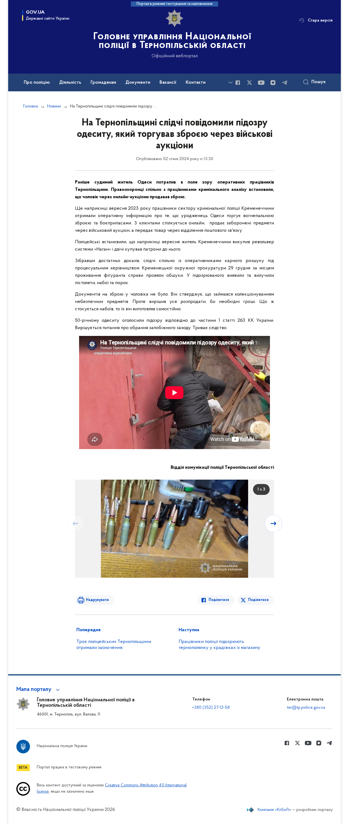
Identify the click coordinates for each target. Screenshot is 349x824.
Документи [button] (137, 82)
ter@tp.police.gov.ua (306, 707)
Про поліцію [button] (37, 82)
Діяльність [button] (70, 82)
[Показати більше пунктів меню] (230, 82)
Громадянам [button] (103, 82)
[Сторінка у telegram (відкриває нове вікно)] (284, 82)
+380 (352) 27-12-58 (211, 707)
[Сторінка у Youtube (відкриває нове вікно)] (261, 82)
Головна (30, 106)
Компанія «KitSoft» (274, 810)
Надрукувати (97, 600)
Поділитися (219, 600)
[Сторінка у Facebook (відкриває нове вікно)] (237, 82)
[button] (38, 689)
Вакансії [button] (168, 82)
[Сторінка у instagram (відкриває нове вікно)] (273, 82)
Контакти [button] (196, 82)
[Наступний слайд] (273, 523)
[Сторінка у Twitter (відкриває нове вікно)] (249, 82)
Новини (54, 106)
